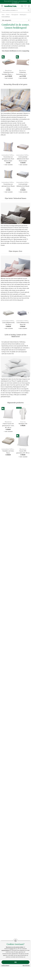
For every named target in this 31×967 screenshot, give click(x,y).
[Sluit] (30, 1)
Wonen (8, 14)
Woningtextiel (14, 14)
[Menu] (2, 6)
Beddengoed (23, 14)
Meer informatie (26, 965)
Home (3, 14)
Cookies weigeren (5, 965)
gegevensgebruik (5, 950)
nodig (12, 948)
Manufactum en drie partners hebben (14, 947)
